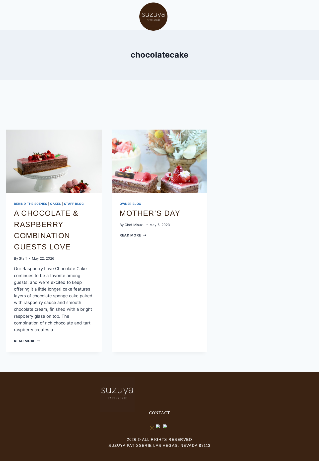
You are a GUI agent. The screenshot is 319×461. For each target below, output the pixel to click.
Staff (23, 258)
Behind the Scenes (30, 204)
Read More (27, 341)
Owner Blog (130, 204)
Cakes (55, 204)
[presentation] (54, 161)
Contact (159, 412)
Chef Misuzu (135, 225)
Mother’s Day (150, 213)
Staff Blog (74, 204)
